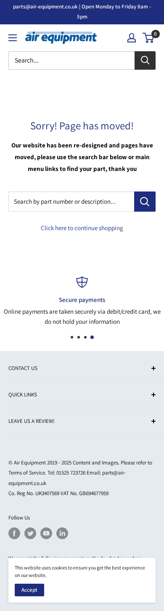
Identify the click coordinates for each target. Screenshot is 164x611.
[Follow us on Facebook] (14, 533)
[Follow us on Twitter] (30, 533)
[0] (148, 38)
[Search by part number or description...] (145, 201)
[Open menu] (12, 37)
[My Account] (131, 37)
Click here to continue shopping (82, 228)
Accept (29, 589)
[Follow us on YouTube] (46, 533)
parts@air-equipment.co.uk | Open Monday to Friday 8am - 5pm (82, 11)
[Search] (145, 60)
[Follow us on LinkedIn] (62, 533)
